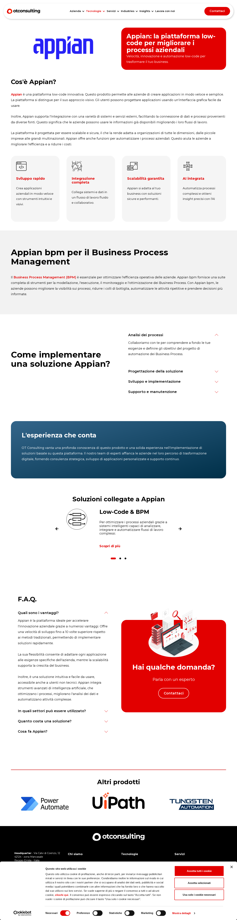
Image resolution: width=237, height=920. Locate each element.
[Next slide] (180, 529)
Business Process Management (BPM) (45, 277)
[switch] (98, 913)
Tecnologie (93, 11)
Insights (144, 11)
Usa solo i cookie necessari (199, 894)
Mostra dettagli (181, 913)
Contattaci (217, 11)
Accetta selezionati (199, 882)
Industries (127, 11)
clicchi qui (61, 894)
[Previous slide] (57, 529)
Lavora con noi (165, 11)
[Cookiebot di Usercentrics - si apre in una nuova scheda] (22, 913)
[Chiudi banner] (231, 867)
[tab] (113, 558)
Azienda (75, 11)
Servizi (111, 11)
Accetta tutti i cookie (199, 870)
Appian (16, 94)
